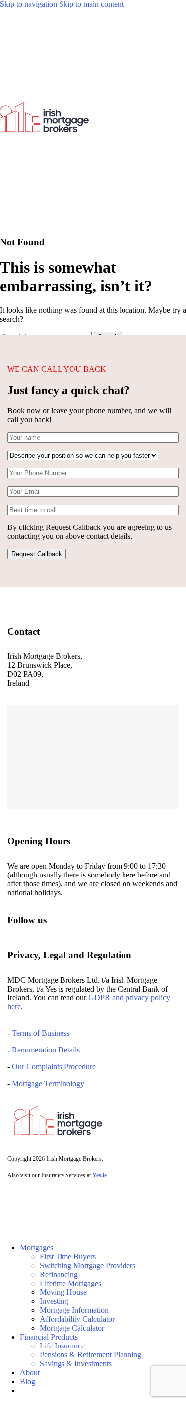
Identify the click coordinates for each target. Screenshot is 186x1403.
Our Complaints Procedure (54, 1066)
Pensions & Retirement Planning (90, 1354)
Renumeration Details (46, 1050)
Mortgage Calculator (72, 1328)
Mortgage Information (74, 1310)
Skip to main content (91, 4)
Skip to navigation (29, 4)
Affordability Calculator (77, 1319)
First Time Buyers (68, 1256)
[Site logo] (44, 223)
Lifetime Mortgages (70, 1283)
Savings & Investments (76, 1363)
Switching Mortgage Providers (87, 1265)
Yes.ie (99, 1175)
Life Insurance (62, 1346)
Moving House (63, 1292)
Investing (54, 1301)
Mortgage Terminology (47, 1083)
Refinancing (59, 1274)
